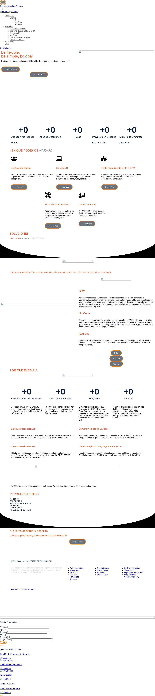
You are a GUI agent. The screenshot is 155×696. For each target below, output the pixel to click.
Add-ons (18, 24)
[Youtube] (42, 581)
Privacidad (15, 589)
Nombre (3, 627)
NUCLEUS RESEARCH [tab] (20, 503)
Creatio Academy (17, 40)
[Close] (1, 645)
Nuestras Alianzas (15, 6)
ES (2, 9)
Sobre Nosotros (76, 568)
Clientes (3, 6)
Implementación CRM (133, 572)
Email (2, 635)
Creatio (13, 18)
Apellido (4, 629)
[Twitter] (28, 581)
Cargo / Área (5, 640)
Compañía (4, 637)
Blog (7, 44)
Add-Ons (101, 572)
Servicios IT (15, 33)
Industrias (9, 42)
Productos (9, 16)
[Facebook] (35, 581)
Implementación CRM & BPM (22, 31)
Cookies (73, 579)
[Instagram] (21, 581)
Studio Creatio (103, 568)
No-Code (18, 22)
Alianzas (74, 572)
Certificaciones (28, 589)
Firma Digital (102, 575)
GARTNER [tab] (14, 499)
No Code (13, 35)
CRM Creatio (102, 570)
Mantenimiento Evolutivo (20, 37)
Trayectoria (75, 570)
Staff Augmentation (18, 29)
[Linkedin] (14, 581)
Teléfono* (4, 632)
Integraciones (130, 575)
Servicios (9, 27)
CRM (17, 20)
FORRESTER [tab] (16, 501)
